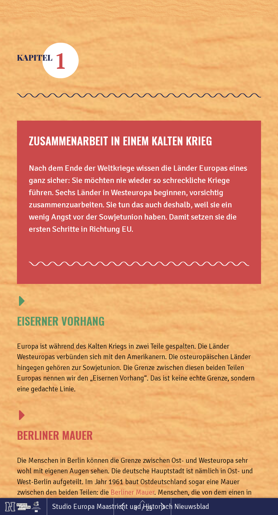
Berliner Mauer (131, 492)
